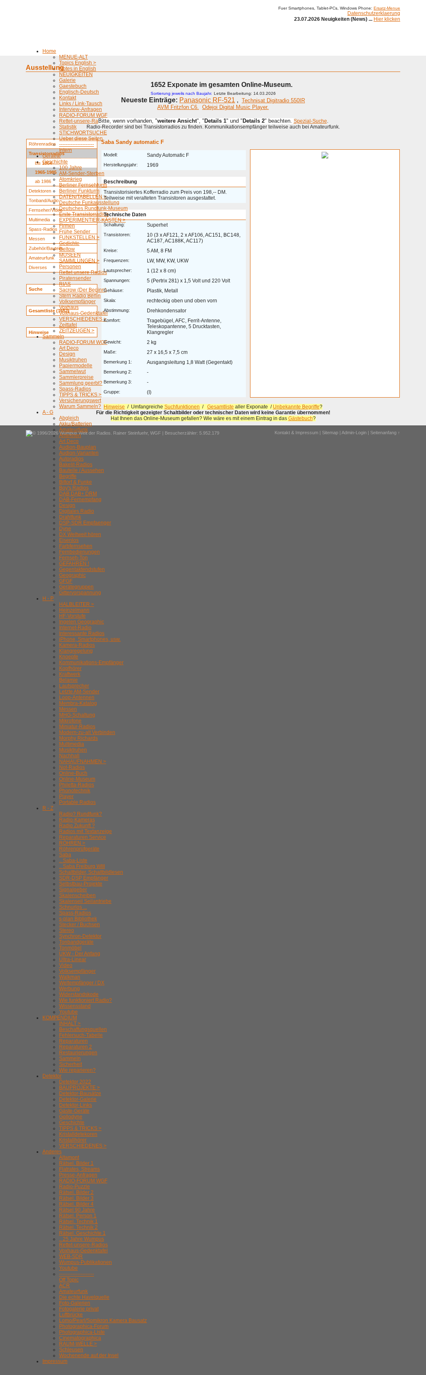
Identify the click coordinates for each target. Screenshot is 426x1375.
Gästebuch (300, 418)
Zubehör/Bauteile (46, 248)
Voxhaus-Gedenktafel (83, 313)
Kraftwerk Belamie (69, 677)
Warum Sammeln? (80, 406)
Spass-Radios (75, 389)
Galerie (67, 80)
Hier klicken (387, 19)
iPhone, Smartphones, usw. (90, 639)
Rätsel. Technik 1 (78, 1221)
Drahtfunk (70, 517)
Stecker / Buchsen (79, 924)
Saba (65, 855)
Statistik (68, 127)
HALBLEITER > (76, 604)
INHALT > (70, 1023)
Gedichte (69, 243)
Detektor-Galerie (78, 1099)
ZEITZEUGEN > (76, 331)
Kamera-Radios (77, 645)
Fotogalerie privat (79, 1309)
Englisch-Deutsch (79, 92)
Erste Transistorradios (84, 214)
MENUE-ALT (73, 57)
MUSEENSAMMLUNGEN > (79, 258)
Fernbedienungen (79, 552)
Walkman (69, 977)
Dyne (65, 529)
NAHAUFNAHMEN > (82, 761)
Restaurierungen (78, 1053)
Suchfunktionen (182, 407)
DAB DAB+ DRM (78, 494)
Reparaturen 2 (75, 1047)
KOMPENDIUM (59, 1018)
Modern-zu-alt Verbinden (87, 732)
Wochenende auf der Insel (89, 1355)
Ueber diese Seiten (81, 138)
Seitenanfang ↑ (385, 432)
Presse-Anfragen (78, 1175)
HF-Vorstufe (72, 616)
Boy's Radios (74, 488)
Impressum (54, 1361)
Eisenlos (69, 540)
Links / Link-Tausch (80, 103)
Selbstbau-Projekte (80, 884)
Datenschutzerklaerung (373, 13)
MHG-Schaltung (77, 715)
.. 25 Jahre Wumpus (81, 1239)
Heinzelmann (74, 610)
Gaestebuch (73, 86)
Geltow (67, 249)
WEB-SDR (71, 1256)
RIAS (65, 284)
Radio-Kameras (77, 820)
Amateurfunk (73, 430)
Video (65, 965)
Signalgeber (73, 890)
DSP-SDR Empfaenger (85, 523)
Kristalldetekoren (78, 1134)
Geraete (51, 156)
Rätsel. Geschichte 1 (82, 1233)
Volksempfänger (77, 301)
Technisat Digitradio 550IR (273, 100)
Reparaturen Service (82, 837)
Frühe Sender (74, 232)
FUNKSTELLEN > (79, 237)
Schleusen (71, 1350)
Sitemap (330, 432)
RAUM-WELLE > (78, 1344)
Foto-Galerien (74, 1303)
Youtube (68, 1012)
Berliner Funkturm (79, 191)
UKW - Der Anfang (79, 954)
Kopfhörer (70, 668)
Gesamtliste (220, 407)
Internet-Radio (75, 628)
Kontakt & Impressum (296, 432)
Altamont (69, 1157)
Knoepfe (68, 657)
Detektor (52, 1076)
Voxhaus (69, 307)
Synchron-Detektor (80, 936)
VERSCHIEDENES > (82, 319)
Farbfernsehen (75, 546)
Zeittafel (68, 325)
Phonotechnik (74, 791)
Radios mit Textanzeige (85, 831)
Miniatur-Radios (77, 727)
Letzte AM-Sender (79, 692)
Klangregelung (76, 651)
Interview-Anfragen (80, 109)
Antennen (70, 435)
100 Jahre (70, 168)
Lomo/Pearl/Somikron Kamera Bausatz (103, 1320)
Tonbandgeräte (76, 942)
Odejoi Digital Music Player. (235, 107)
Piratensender (75, 278)
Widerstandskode (79, 994)
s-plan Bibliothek (78, 919)
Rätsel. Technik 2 (78, 1227)
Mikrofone (70, 721)
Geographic (72, 575)
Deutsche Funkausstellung (89, 202)
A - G (47, 412)
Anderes (52, 1152)
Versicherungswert (80, 400)
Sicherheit (70, 1064)
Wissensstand (75, 1006)
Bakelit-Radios (75, 464)
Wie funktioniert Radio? (85, 1000)
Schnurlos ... (73, 907)
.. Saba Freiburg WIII (82, 866)
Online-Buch (73, 773)
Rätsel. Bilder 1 (76, 1163)
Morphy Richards (78, 738)
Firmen (67, 226)
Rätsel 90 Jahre (77, 1210)
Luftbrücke (71, 1315)
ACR (64, 1285)
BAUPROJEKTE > (79, 1088)
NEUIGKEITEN (76, 74)
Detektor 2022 (75, 1082)
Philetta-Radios (76, 785)
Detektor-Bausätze (80, 1093)
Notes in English (77, 69)
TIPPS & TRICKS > (80, 395)
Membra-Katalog (78, 703)
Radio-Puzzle (74, 1187)
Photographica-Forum (84, 1326)
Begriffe (68, 476)
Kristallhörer (73, 1140)
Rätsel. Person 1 (78, 1216)
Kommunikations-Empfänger (91, 662)
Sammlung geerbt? (80, 383)
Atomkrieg (70, 179)
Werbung (69, 989)
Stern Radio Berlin (80, 296)
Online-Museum (77, 779)
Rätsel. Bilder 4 (76, 1204)
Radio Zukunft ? (77, 825)
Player (66, 796)
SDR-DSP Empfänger (83, 878)
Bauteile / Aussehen (81, 470)
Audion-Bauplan (77, 447)
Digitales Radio (76, 511)
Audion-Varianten (79, 453)
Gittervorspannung (80, 593)
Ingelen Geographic (81, 622)
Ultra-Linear (72, 959)
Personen (70, 267)
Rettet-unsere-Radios (83, 121)
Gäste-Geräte (74, 1111)
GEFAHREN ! (74, 563)
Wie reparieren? (77, 1070)
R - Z (47, 808)
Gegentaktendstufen (82, 569)
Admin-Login (354, 432)
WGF (155, 432)
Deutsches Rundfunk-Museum (93, 208)
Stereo (66, 930)
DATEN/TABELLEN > (82, 197)
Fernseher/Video (45, 210)
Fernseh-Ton (73, 558)
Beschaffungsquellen (83, 1029)
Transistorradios (46, 153)
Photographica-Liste (82, 1332)
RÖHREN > (72, 843)
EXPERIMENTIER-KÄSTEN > (92, 220)
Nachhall (69, 756)
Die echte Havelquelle (84, 1297)
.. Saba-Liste (73, 860)
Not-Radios (72, 767)
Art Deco (69, 348)
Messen (68, 709)
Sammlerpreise (76, 377)
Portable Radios (77, 802)
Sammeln (53, 336)
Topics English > (77, 63)
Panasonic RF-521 (207, 100)
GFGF (65, 581)
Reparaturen (73, 1041)
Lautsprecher (74, 686)
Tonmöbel (70, 948)
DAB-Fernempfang (80, 499)
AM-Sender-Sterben (81, 173)
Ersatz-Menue (387, 8)
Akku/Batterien (75, 424)
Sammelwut (72, 371)
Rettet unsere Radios (83, 272)
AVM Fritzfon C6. (178, 107)
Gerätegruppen (76, 587)
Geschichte (55, 162)
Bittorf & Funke (75, 482)
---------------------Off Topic (76, 1277)
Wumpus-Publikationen (85, 1262)
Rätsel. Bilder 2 (76, 1192)
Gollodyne (70, 1117)
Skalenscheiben (77, 895)
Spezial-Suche (310, 121)
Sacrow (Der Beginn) (82, 290)
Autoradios (71, 459)
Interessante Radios (81, 633)
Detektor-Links (75, 1105)
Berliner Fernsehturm (83, 185)
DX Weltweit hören (80, 534)
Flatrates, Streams (79, 1169)
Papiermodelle (75, 365)
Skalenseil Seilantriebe (85, 901)
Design (67, 354)
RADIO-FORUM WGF (83, 115)
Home (49, 51)
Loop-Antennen (76, 697)
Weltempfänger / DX (81, 983)
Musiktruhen (73, 360)
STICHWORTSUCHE (83, 133)
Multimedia (71, 744)
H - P (48, 598)
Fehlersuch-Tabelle (81, 1035)
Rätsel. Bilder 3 (76, 1198)
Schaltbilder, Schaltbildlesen (91, 872)
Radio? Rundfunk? (80, 814)
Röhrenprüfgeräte (79, 849)
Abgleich (69, 418)
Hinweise (114, 407)
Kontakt (67, 98)
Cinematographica (80, 1338)
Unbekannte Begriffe (296, 407)
